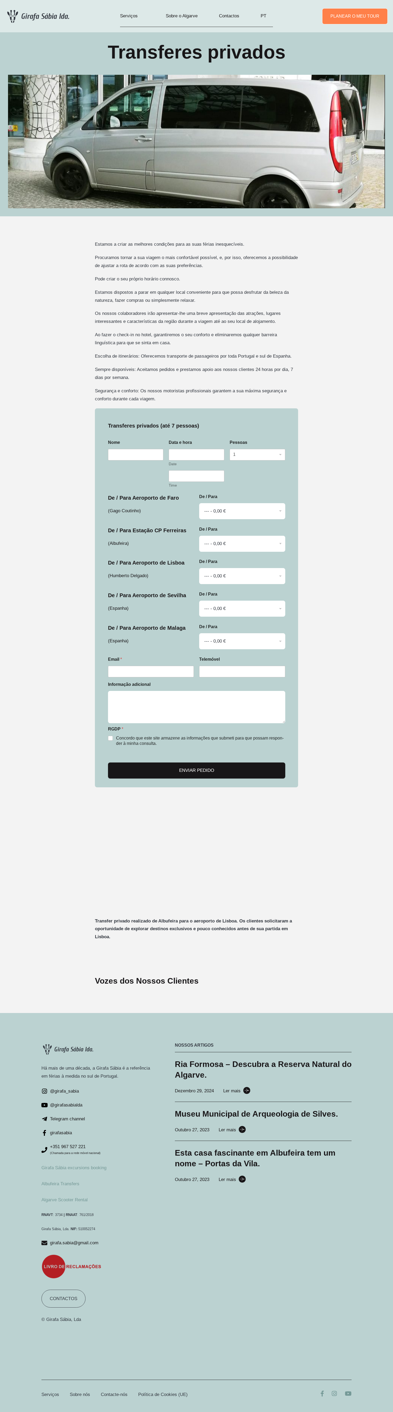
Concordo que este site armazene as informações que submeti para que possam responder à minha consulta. (200, 741)
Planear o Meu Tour (354, 16)
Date (173, 464)
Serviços (129, 15)
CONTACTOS (63, 1298)
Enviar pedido (196, 770)
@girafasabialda (66, 1105)
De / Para (208, 496)
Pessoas (238, 442)
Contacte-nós (114, 1394)
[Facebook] (322, 1394)
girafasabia (61, 1132)
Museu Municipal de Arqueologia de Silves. (256, 1113)
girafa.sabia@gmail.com (74, 1242)
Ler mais (232, 1090)
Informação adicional (129, 684)
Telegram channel (67, 1118)
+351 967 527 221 (68, 1146)
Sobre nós (80, 1394)
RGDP (115, 729)
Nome (114, 442)
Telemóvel (209, 659)
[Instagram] (334, 1394)
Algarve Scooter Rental (64, 1199)
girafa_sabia (67, 1091)
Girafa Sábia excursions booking (73, 1167)
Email (115, 659)
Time (173, 485)
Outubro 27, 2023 (192, 1129)
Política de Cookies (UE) (163, 1394)
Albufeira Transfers (60, 1183)
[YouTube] (348, 1394)
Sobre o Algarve (182, 15)
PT (263, 15)
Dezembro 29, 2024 (194, 1090)
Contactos (229, 15)
